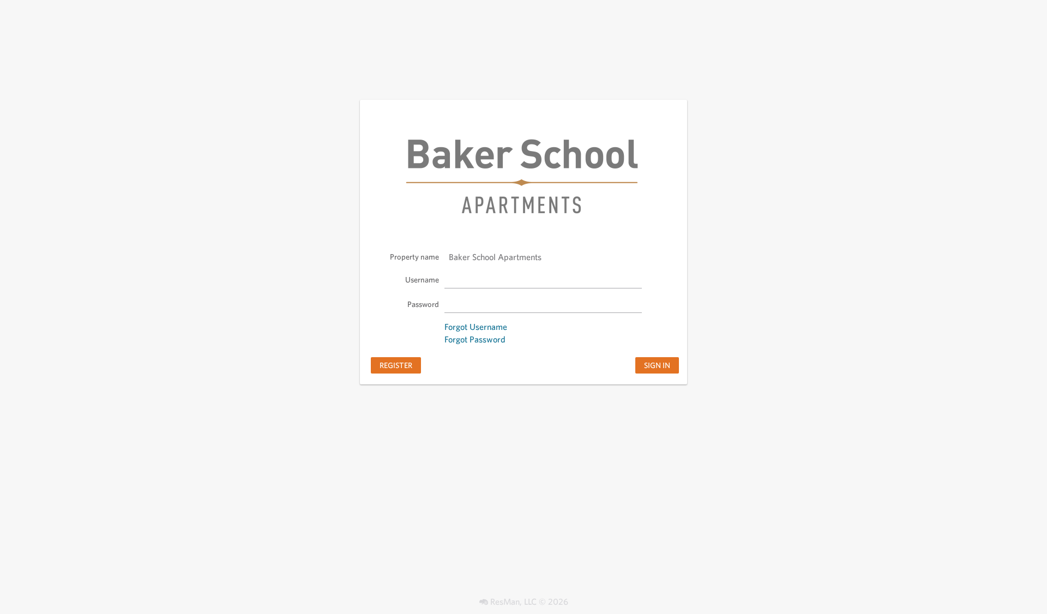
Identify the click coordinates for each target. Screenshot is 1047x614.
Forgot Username (475, 327)
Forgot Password (475, 339)
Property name (414, 256)
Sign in (657, 365)
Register (396, 365)
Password (423, 304)
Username (422, 279)
